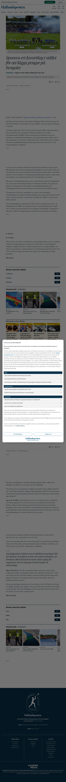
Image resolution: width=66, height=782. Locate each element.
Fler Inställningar (18, 434)
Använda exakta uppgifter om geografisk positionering (17, 389)
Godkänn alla (48, 434)
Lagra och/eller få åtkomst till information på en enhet (17, 375)
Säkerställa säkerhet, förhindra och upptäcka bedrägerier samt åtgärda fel (22, 399)
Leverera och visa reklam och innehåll (13, 403)
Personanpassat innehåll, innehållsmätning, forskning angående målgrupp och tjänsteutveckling (27, 382)
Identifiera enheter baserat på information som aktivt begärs (19, 392)
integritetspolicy (20, 426)
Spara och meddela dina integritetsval (13, 406)
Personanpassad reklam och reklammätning (15, 378)
